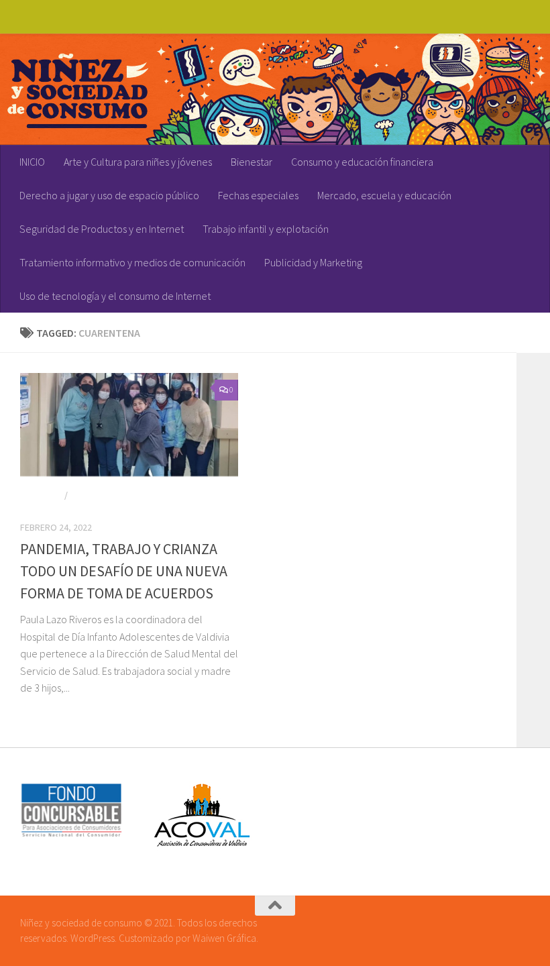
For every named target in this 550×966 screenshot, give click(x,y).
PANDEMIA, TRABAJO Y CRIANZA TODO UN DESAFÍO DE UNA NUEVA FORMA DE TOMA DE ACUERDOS (123, 570)
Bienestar (251, 161)
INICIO (32, 161)
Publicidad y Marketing (313, 262)
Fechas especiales (258, 195)
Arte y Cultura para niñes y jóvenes (138, 161)
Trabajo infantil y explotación (266, 228)
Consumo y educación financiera (362, 161)
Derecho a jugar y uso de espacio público (109, 195)
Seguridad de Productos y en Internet (101, 228)
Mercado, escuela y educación (384, 195)
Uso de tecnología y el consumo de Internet (115, 296)
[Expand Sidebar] (533, 333)
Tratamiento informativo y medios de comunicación (132, 262)
